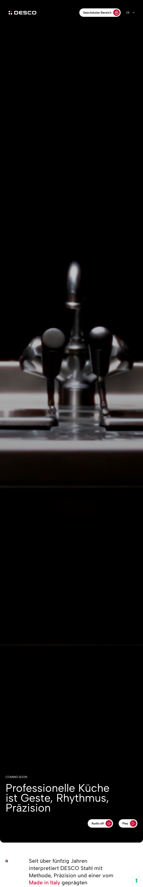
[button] (100, 823)
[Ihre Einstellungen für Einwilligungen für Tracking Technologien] (136, 880)
